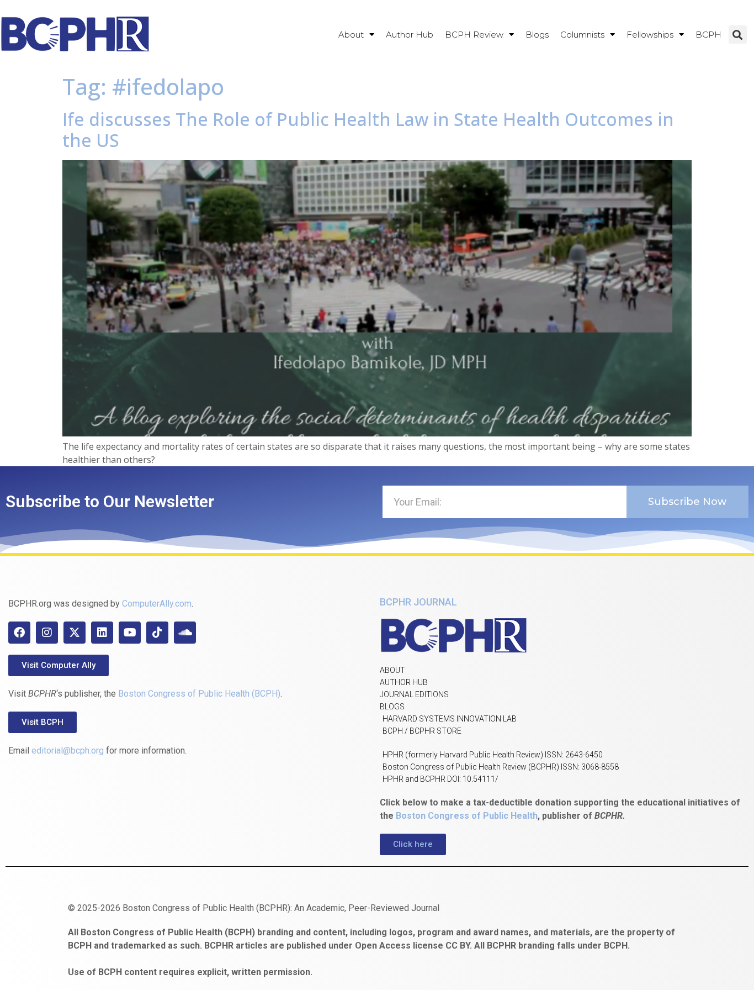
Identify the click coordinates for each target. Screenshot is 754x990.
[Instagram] (47, 633)
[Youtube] (130, 633)
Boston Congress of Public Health (467, 815)
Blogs (537, 34)
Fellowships (649, 34)
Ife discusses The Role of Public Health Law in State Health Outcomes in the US (368, 129)
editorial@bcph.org (67, 750)
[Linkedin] (102, 633)
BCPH (708, 34)
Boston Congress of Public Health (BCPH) (199, 693)
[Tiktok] (157, 633)
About (351, 34)
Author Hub (409, 34)
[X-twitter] (74, 633)
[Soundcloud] (185, 633)
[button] (738, 34)
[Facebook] (19, 633)
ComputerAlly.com (157, 603)
